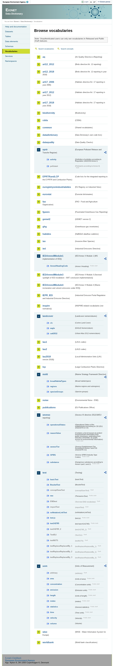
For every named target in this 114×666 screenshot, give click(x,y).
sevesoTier (55, 447)
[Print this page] (91, 2)
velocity (53, 618)
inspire (46, 306)
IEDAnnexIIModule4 (53, 285)
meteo (52, 601)
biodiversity (49, 113)
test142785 (54, 523)
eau (51, 496)
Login (86, 2)
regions (53, 386)
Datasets (9, 31)
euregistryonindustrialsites (57, 187)
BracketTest (55, 485)
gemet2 (46, 219)
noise (45, 400)
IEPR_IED (48, 295)
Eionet (16, 21)
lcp (44, 367)
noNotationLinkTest (58, 512)
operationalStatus (57, 425)
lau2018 (47, 356)
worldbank (48, 642)
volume (53, 624)
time (52, 612)
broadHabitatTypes (58, 381)
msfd (45, 374)
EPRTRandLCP (51, 176)
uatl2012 (53, 333)
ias (44, 241)
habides (47, 234)
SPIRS (53, 455)
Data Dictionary (26, 21)
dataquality (48, 142)
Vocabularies (11, 51)
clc (51, 323)
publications (49, 407)
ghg (45, 226)
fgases (46, 212)
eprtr (45, 149)
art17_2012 (48, 92)
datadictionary (50, 135)
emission (54, 590)
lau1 (45, 342)
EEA (16, 2)
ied (44, 248)
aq (44, 57)
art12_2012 (48, 64)
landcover (48, 316)
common (47, 127)
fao (44, 201)
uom (45, 566)
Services (9, 56)
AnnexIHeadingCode (59, 266)
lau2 (45, 349)
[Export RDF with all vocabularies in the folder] (105, 153)
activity (53, 159)
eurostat (47, 194)
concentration (56, 584)
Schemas (9, 46)
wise (45, 632)
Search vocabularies (46, 49)
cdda (45, 120)
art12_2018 (48, 72)
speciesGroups (56, 392)
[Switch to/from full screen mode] (95, 2)
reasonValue (55, 433)
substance (54, 462)
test (44, 472)
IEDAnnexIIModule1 (53, 256)
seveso (46, 415)
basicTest (54, 479)
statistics (54, 607)
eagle (52, 328)
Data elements (11, 41)
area (52, 579)
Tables (8, 36)
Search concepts (67, 49)
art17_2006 (48, 82)
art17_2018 (48, 102)
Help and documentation (16, 26)
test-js (52, 518)
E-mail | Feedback (13, 658)
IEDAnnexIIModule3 (53, 275)
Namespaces (11, 61)
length (53, 595)
